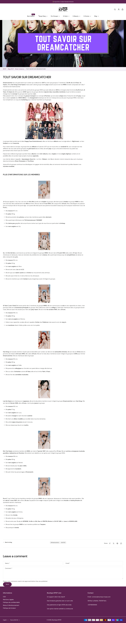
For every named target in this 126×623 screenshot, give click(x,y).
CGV (4, 597)
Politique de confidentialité (11, 602)
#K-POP (63, 542)
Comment (8, 568)
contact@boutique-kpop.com (101, 597)
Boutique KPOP (56, 620)
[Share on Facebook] (110, 543)
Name (7, 563)
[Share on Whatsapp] (121, 543)
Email (68, 563)
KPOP (4, 69)
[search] (115, 9)
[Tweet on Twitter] (113, 543)
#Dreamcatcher (55, 542)
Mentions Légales (8, 599)
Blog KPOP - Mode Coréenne (16, 69)
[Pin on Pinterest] (117, 543)
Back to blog (8, 542)
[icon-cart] (122, 9)
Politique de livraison (9, 608)
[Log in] (119, 9)
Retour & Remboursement (11, 605)
